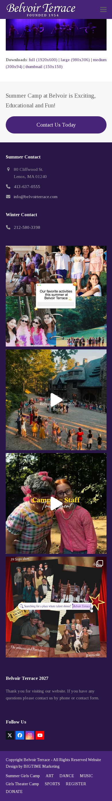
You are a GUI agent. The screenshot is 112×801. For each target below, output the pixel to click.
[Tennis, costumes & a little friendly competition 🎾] (56, 503)
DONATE (14, 792)
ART (50, 776)
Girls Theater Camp (22, 784)
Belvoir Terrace (37, 760)
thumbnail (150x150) (44, 66)
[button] (103, 9)
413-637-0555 (27, 186)
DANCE (66, 776)
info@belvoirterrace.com (35, 196)
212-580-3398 (27, 227)
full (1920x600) (43, 59)
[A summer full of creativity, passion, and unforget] (56, 607)
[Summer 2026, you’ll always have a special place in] (56, 399)
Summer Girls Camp (23, 776)
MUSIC (86, 776)
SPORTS (52, 784)
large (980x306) (75, 59)
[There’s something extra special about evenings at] (56, 296)
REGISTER (76, 784)
